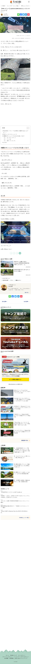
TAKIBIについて (13, 655)
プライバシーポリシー (7, 656)
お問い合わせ (18, 658)
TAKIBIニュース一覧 (23, 517)
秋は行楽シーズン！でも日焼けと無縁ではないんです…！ (15, 131)
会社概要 (6, 658)
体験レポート (18, 280)
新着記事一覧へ (24, 440)
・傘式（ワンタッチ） (11, 140)
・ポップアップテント (11, 137)
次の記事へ (26, 301)
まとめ (5, 142)
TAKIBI (3, 5)
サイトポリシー (21, 655)
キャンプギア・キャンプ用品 (12, 5)
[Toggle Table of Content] (27, 128)
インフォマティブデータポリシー (21, 656)
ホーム (7, 655)
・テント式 (8, 139)
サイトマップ (24, 658)
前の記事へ (4, 301)
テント (12, 280)
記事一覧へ (27, 292)
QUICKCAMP (5, 280)
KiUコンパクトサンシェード (10, 134)
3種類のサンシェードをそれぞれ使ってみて (13, 136)
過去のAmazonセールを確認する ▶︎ (15, 384)
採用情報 (11, 658)
